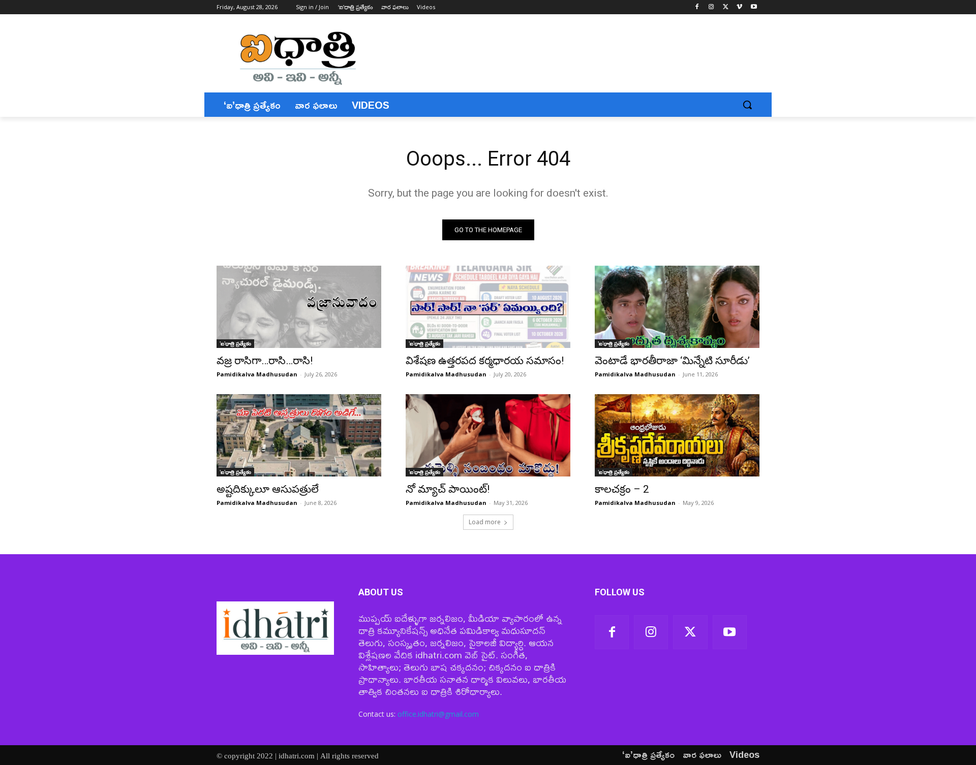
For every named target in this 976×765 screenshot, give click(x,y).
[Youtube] (753, 7)
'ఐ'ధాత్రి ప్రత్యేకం (235, 343)
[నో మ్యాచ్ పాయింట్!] (488, 435)
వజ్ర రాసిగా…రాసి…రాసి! (265, 361)
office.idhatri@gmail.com (438, 714)
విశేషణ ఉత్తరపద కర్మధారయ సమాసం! (485, 361)
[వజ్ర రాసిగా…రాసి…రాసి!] (299, 307)
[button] (747, 104)
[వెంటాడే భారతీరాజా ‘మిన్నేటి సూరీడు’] (677, 307)
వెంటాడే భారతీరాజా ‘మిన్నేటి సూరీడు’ (672, 361)
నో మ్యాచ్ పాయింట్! (448, 489)
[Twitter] (725, 7)
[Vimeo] (739, 7)
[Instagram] (711, 7)
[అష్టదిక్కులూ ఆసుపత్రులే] (299, 435)
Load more (485, 522)
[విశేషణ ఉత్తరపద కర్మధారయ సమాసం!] (488, 307)
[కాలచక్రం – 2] (677, 435)
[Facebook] (697, 7)
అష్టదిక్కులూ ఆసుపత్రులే (268, 489)
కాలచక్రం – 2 (622, 489)
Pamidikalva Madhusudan (257, 374)
